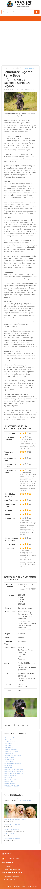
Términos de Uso (9, 879)
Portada (6, 68)
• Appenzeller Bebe (9, 757)
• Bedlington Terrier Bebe (11, 785)
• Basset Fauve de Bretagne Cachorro (15, 819)
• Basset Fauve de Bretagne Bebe (14, 773)
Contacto (6, 866)
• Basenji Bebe (8, 767)
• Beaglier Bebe (8, 781)
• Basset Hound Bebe (10, 775)
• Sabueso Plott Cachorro (11, 829)
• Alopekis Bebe (8, 753)
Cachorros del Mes (25, 800)
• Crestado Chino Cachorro (12, 824)
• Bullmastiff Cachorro (10, 834)
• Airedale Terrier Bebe (10, 742)
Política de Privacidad (11, 876)
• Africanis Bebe (8, 740)
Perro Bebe (15, 68)
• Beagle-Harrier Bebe (10, 779)
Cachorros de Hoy (10, 800)
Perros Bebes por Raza (11, 869)
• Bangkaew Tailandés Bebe (12, 763)
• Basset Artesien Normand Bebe (13, 769)
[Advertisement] (20, 42)
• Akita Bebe (7, 746)
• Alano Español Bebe (10, 750)
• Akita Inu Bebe (8, 748)
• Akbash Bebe (8, 744)
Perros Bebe (8, 886)
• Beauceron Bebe (9, 783)
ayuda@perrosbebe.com (15, 858)
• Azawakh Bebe (9, 761)
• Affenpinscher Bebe (10, 738)
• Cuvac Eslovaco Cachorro (12, 838)
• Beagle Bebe (8, 777)
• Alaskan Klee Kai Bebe (11, 751)
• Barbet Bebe (8, 765)
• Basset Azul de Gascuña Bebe (13, 771)
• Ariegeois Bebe (9, 759)
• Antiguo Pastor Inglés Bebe (12, 755)
